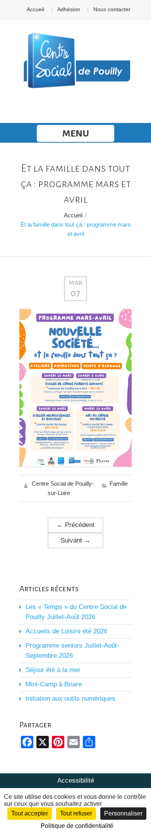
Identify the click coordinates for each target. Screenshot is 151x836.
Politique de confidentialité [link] (77, 825)
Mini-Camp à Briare (54, 684)
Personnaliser (123, 813)
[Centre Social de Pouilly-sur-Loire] (75, 61)
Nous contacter (111, 9)
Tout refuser (76, 813)
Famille (119, 483)
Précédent (75, 525)
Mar (75, 283)
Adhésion (68, 9)
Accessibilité (75, 780)
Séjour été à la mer (53, 670)
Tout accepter (29, 813)
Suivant (75, 540)
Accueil (35, 9)
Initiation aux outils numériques (70, 698)
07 (75, 293)
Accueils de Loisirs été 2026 (66, 631)
